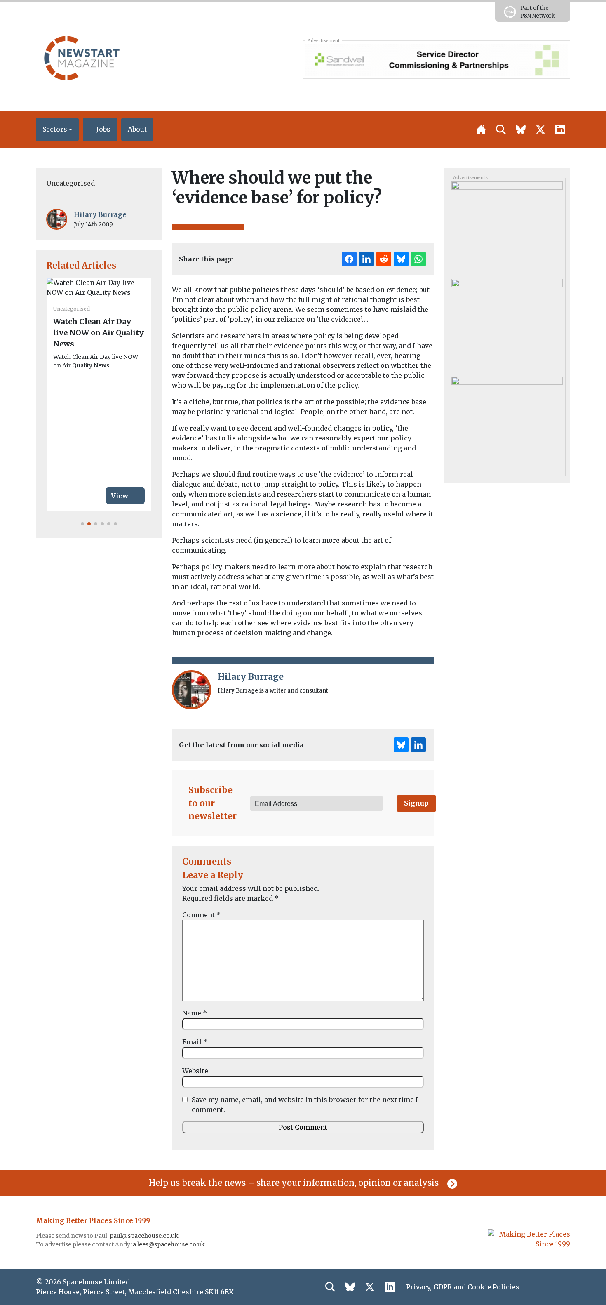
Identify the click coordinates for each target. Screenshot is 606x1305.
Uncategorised (70, 183)
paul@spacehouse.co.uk (145, 1235)
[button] (57, 129)
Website (195, 1071)
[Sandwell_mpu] (506, 324)
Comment (201, 915)
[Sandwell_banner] (436, 59)
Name (194, 1013)
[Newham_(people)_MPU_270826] (506, 422)
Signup (416, 803)
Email (194, 1042)
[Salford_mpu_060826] (506, 227)
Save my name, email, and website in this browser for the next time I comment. (305, 1104)
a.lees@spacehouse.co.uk (169, 1244)
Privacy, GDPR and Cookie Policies (462, 1287)
